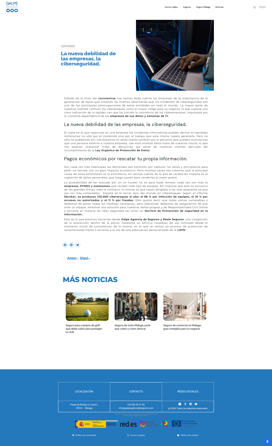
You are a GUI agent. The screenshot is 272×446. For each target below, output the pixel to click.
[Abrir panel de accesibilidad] (267, 441)
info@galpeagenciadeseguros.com (136, 408)
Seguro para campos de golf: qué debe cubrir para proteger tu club (84, 328)
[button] (65, 244)
